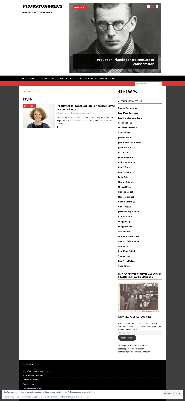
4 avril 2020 (64, 113)
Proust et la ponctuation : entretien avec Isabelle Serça (86, 107)
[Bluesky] (130, 91)
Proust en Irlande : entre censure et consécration (125, 61)
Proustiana (28, 78)
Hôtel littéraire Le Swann (33, 375)
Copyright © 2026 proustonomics (132, 345)
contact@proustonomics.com (131, 348)
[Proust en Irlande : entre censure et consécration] (115, 38)
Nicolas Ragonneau (81, 113)
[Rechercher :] (148, 83)
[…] (58, 126)
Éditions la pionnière (31, 379)
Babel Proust (67, 78)
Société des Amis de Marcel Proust (37, 371)
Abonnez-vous (127, 337)
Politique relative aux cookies (77, 397)
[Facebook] (120, 91)
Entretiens (48, 78)
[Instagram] (125, 91)
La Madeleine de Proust (32, 388)
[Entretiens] (39, 116)
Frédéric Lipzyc (29, 384)
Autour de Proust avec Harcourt (97, 78)
